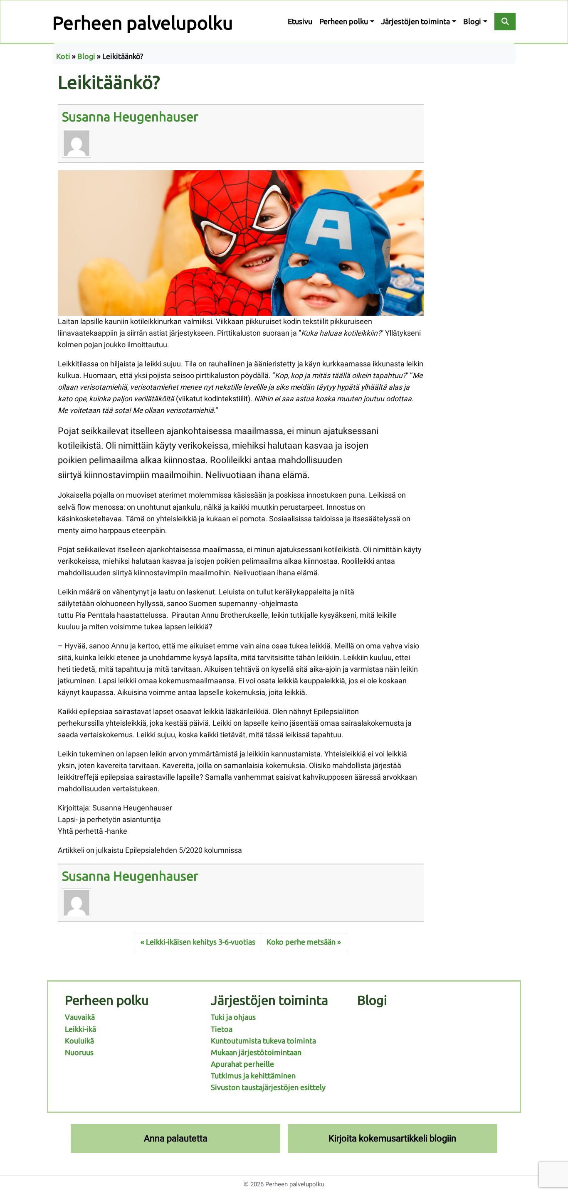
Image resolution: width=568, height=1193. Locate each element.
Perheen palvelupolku (142, 22)
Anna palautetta (175, 1138)
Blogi (472, 21)
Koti (63, 56)
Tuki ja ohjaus (233, 1017)
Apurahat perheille (242, 1064)
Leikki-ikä (80, 1029)
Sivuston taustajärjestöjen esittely (268, 1087)
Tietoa (221, 1029)
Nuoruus (79, 1052)
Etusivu (300, 21)
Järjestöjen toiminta (415, 21)
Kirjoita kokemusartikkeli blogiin (392, 1138)
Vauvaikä (80, 1017)
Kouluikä (79, 1041)
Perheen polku (343, 21)
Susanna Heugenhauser (130, 116)
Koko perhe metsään (301, 942)
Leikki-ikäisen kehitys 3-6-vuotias (200, 942)
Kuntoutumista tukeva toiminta (263, 1041)
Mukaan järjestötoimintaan (256, 1052)
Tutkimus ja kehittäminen (253, 1076)
